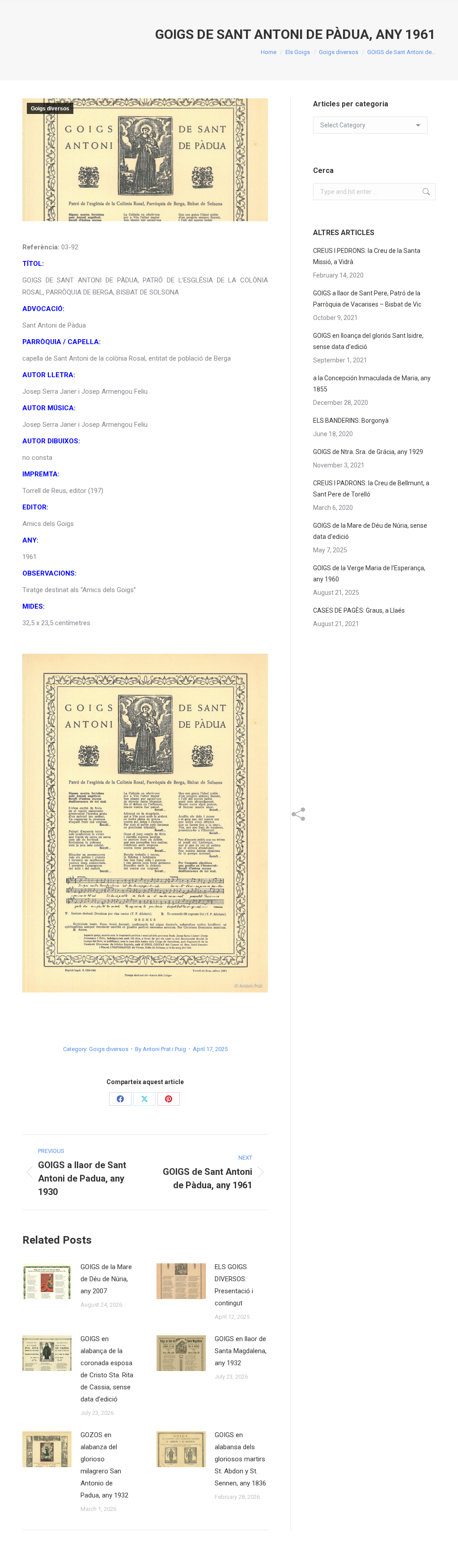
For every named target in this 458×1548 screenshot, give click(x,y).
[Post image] (47, 1281)
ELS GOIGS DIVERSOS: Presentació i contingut (234, 1285)
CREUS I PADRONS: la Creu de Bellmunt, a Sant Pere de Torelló (371, 489)
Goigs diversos (50, 108)
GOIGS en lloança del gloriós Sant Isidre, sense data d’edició (368, 341)
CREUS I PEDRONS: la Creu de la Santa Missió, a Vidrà (366, 256)
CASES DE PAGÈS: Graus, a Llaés (359, 610)
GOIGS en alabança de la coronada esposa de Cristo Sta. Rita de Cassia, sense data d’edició (107, 1369)
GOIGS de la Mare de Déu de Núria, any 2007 (106, 1279)
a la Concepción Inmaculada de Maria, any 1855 (372, 383)
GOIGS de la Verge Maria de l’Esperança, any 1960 (369, 573)
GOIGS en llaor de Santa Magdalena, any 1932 (241, 1351)
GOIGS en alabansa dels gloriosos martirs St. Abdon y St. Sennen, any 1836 (240, 1459)
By (160, 1049)
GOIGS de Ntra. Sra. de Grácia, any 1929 (368, 451)
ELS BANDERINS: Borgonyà (351, 420)
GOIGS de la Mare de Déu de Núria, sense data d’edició (370, 531)
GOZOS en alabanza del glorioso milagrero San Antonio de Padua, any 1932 (104, 1465)
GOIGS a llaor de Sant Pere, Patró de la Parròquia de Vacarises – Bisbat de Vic (367, 299)
